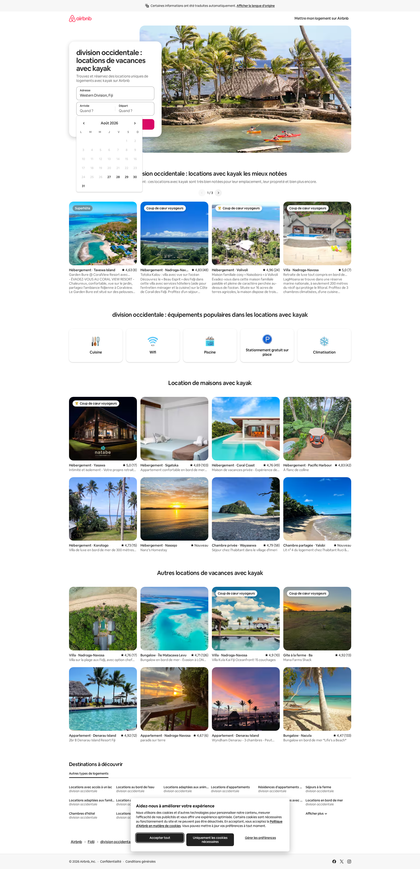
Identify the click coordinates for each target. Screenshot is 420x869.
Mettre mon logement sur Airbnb (322, 18)
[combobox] (115, 95)
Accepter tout (159, 838)
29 (126, 177)
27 (109, 177)
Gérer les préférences (260, 838)
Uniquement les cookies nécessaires (210, 840)
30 (135, 177)
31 (83, 186)
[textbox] (96, 110)
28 (118, 177)
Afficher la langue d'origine (256, 6)
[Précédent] (201, 192)
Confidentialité (110, 861)
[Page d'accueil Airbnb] (80, 18)
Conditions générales (140, 861)
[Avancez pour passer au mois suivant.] (134, 123)
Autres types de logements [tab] (88, 773)
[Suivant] (218, 192)
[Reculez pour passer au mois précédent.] (84, 123)
